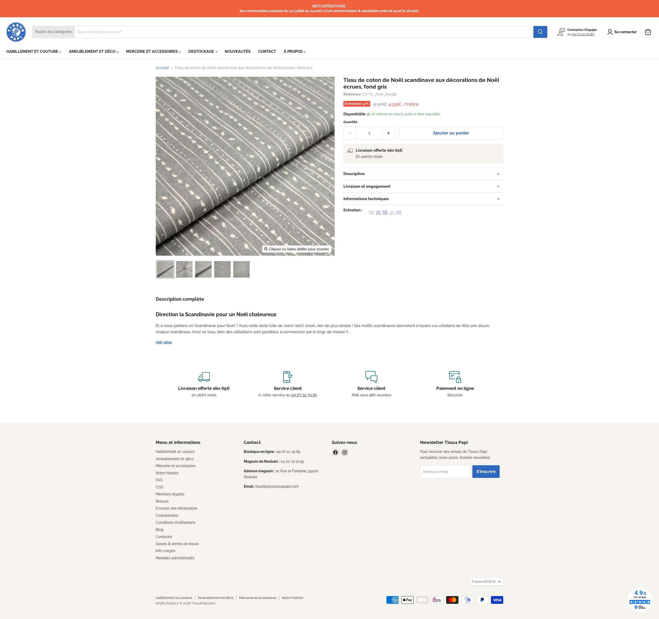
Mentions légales (170, 494)
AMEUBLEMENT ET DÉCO (92, 51)
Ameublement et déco (175, 459)
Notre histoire (167, 473)
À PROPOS (294, 51)
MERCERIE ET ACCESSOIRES (152, 51)
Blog (159, 530)
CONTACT (267, 51)
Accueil (162, 68)
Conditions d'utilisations (175, 522)
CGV (159, 487)
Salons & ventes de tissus (177, 544)
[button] (622, 32)
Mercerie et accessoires (176, 466)
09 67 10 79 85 (583, 34)
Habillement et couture (175, 452)
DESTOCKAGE (201, 51)
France (484, 581)
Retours (162, 501)
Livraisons (164, 537)
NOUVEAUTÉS (237, 51)
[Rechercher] (540, 32)
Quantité (350, 122)
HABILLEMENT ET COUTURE (32, 51)
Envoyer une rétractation (176, 508)
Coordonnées (167, 515)
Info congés (165, 551)
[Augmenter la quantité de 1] (389, 133)
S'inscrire (486, 471)
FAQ (159, 480)
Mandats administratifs (175, 558)
